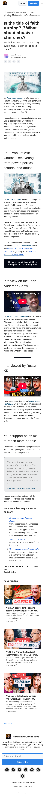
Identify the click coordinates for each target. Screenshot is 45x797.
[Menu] (41, 3)
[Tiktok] (25, 769)
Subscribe (33, 3)
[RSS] (22, 776)
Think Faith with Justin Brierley (15, 12)
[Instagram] (38, 769)
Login (22, 3)
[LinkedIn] (13, 769)
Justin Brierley (15, 55)
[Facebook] (32, 769)
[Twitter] (7, 769)
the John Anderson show (17, 316)
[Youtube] (19, 769)
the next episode (14, 199)
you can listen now (25, 245)
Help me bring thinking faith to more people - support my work (22, 263)
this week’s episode (15, 98)
